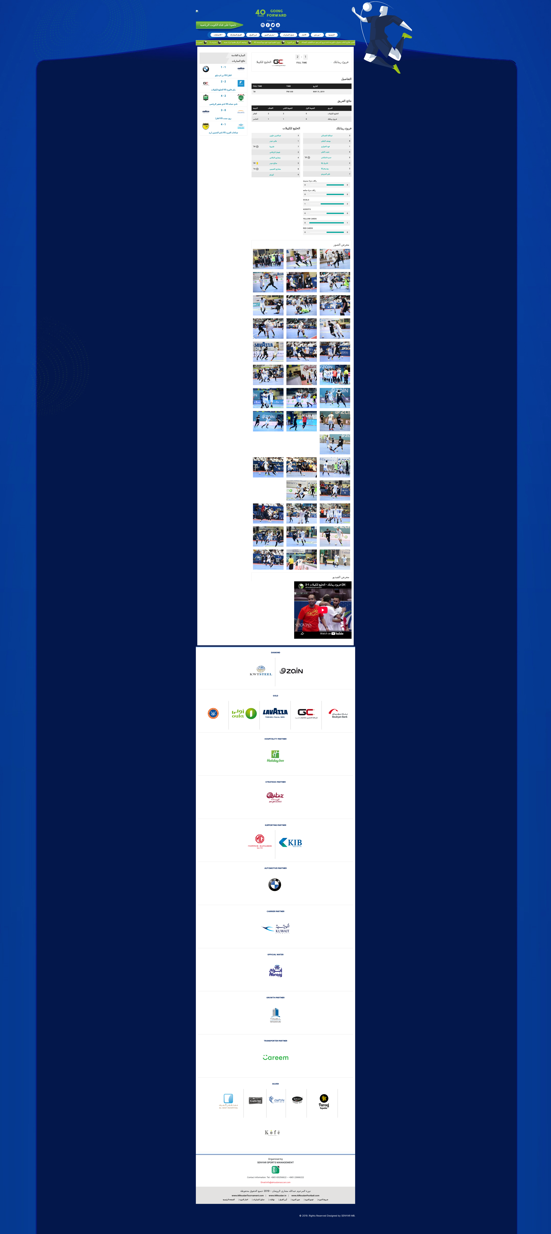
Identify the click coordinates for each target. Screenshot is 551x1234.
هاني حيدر (273, 141)
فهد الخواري (325, 146)
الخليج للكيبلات (333, 114)
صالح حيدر (273, 163)
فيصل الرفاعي (275, 152)
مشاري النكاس (275, 158)
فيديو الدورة (309, 1199)
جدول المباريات (288, 35)
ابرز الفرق (253, 35)
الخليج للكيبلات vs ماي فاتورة (223, 90)
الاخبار (304, 35)
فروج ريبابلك (332, 119)
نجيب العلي (325, 152)
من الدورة (194, 42)
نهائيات (271, 1199)
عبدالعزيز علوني (275, 136)
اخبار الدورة (244, 1199)
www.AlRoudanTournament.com (248, 1195)
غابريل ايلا (324, 163)
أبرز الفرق (283, 1199)
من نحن (316, 35)
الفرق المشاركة (236, 35)
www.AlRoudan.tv (277, 1195)
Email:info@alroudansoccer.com (275, 1182)
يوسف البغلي (325, 141)
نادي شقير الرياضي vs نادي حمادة (223, 104)
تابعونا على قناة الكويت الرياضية (218, 25)
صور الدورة (296, 1199)
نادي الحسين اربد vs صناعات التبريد (223, 132)
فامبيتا (272, 147)
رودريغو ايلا (325, 169)
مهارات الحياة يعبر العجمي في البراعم (336, 42)
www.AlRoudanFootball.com (305, 1195)
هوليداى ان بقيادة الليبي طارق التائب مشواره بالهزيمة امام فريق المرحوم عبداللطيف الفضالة (237, 42)
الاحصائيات (217, 35)
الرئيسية (331, 35)
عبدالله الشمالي (327, 136)
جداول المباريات (258, 1199)
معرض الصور (269, 35)
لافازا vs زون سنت (223, 118)
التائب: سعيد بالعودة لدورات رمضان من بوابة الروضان (296, 42)
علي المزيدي (325, 174)
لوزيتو (272, 175)
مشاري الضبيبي (275, 169)
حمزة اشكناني (326, 158)
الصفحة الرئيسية (229, 1199)
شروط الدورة (323, 1199)
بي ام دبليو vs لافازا (223, 75)
